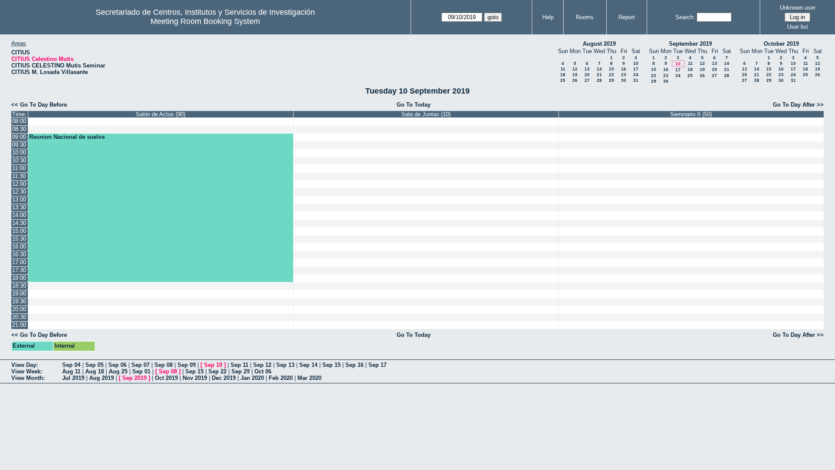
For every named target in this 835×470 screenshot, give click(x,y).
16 (623, 69)
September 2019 (690, 43)
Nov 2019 (195, 378)
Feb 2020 (281, 378)
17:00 (19, 262)
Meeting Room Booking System (205, 21)
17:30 (19, 270)
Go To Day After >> (798, 104)
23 (623, 74)
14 (599, 69)
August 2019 (599, 43)
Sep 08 (163, 365)
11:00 (19, 168)
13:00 (19, 199)
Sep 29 (240, 371)
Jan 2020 (252, 378)
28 (599, 80)
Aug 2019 (101, 378)
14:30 (19, 223)
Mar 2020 (309, 378)
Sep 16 (354, 365)
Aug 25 (118, 371)
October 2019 (781, 43)
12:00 (19, 184)
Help (548, 17)
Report (626, 17)
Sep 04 (71, 365)
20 (587, 74)
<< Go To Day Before (39, 104)
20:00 (19, 309)
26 (575, 80)
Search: (685, 17)
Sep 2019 (134, 378)
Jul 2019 (73, 378)
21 (599, 74)
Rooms (585, 17)
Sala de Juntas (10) (426, 114)
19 (575, 74)
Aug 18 (94, 371)
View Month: (28, 378)
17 (635, 69)
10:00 (19, 152)
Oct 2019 (166, 378)
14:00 (19, 215)
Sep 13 (285, 365)
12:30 (19, 191)
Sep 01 (141, 371)
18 (562, 74)
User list (797, 27)
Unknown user (797, 7)
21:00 (19, 325)
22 (611, 74)
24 (635, 74)
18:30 (19, 285)
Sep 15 (331, 365)
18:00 (19, 278)
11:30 (19, 176)
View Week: (26, 371)
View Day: (24, 365)
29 (611, 80)
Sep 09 (186, 365)
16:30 (19, 254)
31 (635, 80)
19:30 (19, 301)
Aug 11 (71, 371)
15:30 (19, 238)
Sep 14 (308, 365)
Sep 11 (239, 365)
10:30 (19, 160)
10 (635, 63)
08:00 (19, 121)
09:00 (19, 137)
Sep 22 (217, 371)
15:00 (19, 231)
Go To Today (414, 104)
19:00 (19, 293)
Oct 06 (262, 371)
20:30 (19, 317)
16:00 (19, 246)
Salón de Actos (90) (160, 114)
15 (611, 69)
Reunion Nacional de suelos (67, 137)
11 (563, 69)
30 (623, 80)
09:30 (19, 144)
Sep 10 (213, 365)
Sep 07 (140, 365)
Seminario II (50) (691, 114)
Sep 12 (262, 365)
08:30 (19, 129)
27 (587, 80)
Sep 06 (117, 365)
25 (562, 80)
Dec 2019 (224, 378)
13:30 (19, 207)
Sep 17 (377, 365)
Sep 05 (94, 365)
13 (587, 69)
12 (575, 69)
